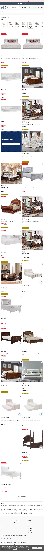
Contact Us (25, 3)
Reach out (3, 443)
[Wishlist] (35, 7)
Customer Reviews (31, 532)
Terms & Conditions (9, 542)
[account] (33, 7)
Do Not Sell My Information (22, 542)
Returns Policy (30, 526)
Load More (22, 498)
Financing (15, 522)
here (28, 549)
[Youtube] (7, 538)
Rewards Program (31, 530)
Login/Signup (3, 520)
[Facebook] (1, 538)
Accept (37, 547)
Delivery (29, 524)
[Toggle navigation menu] (22, 11)
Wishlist (2, 526)
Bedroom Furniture (3, 17)
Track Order (3, 522)
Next (40, 25)
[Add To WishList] (21, 34)
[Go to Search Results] (19, 7)
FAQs (29, 522)
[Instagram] (4, 538)
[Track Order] (38, 7)
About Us (15, 520)
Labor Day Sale (3, 60)
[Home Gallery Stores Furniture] (4, 7)
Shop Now (11, 143)
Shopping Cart (3, 524)
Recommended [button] (36, 30)
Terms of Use (15, 542)
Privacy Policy (3, 542)
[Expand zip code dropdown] (30, 7)
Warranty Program (31, 528)
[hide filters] (3, 30)
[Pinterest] (11, 538)
